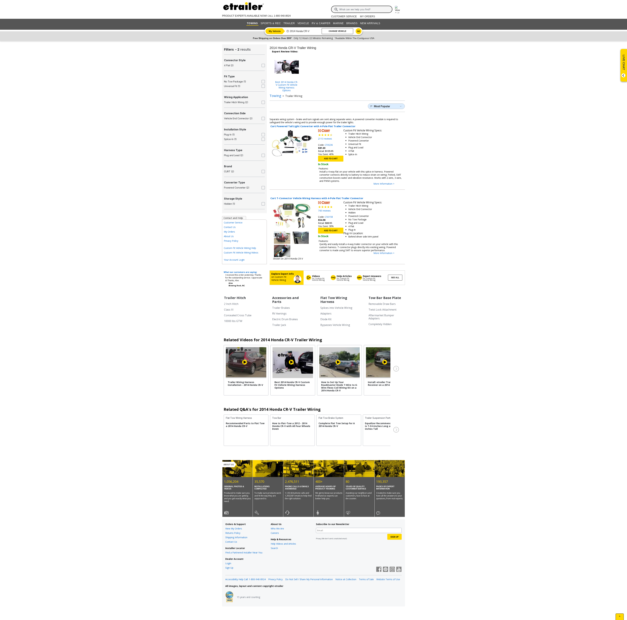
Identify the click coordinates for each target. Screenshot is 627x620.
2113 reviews (325, 138)
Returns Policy (232, 532)
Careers (275, 532)
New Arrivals (370, 23)
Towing (252, 23)
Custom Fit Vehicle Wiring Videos (241, 252)
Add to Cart (331, 158)
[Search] (336, 9)
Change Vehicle (337, 31)
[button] (395, 368)
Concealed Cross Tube (237, 315)
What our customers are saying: (240, 272)
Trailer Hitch (235, 298)
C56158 (329, 216)
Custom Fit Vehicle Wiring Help (240, 248)
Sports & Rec (271, 23)
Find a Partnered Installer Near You (243, 552)
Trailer (289, 23)
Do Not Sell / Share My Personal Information (309, 579)
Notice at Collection (345, 579)
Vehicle (303, 23)
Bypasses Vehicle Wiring (335, 325)
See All (395, 277)
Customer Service (344, 16)
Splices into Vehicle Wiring (336, 308)
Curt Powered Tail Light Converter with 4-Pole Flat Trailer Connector (312, 126)
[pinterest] (385, 570)
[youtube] (399, 570)
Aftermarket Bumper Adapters (381, 317)
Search (274, 548)
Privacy (318, 538)
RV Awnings (279, 313)
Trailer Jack (279, 325)
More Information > (387, 183)
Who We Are (277, 528)
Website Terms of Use (388, 579)
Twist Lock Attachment (382, 309)
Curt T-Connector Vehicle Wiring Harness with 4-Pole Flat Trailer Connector (316, 198)
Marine (338, 23)
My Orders (367, 16)
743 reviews (324, 210)
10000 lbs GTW (233, 321)
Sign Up (229, 567)
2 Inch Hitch (231, 304)
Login (228, 563)
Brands (352, 23)
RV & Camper (321, 23)
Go (358, 31)
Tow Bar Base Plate (385, 298)
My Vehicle (275, 31)
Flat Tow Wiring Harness (333, 300)
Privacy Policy (231, 240)
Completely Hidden (380, 324)
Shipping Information (236, 537)
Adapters (325, 313)
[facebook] (379, 570)
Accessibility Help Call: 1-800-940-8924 (245, 579)
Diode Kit (325, 319)
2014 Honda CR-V (299, 31)
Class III (228, 309)
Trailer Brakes (281, 308)
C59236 (329, 144)
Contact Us (230, 227)
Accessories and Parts (285, 300)
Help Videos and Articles (283, 543)
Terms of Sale (366, 579)
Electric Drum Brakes (285, 319)
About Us (229, 236)
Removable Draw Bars (382, 304)
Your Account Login (234, 259)
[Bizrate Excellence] (229, 597)
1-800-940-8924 (282, 15)
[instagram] (392, 570)
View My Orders (233, 528)
